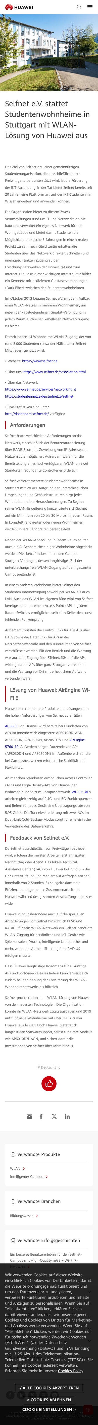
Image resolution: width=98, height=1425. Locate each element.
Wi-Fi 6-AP (80, 792)
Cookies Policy (70, 1370)
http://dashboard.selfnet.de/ (27, 414)
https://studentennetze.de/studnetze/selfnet (39, 396)
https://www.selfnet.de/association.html (54, 372)
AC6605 (12, 726)
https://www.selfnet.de (39, 361)
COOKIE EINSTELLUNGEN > (49, 1409)
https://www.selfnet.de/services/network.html (40, 389)
